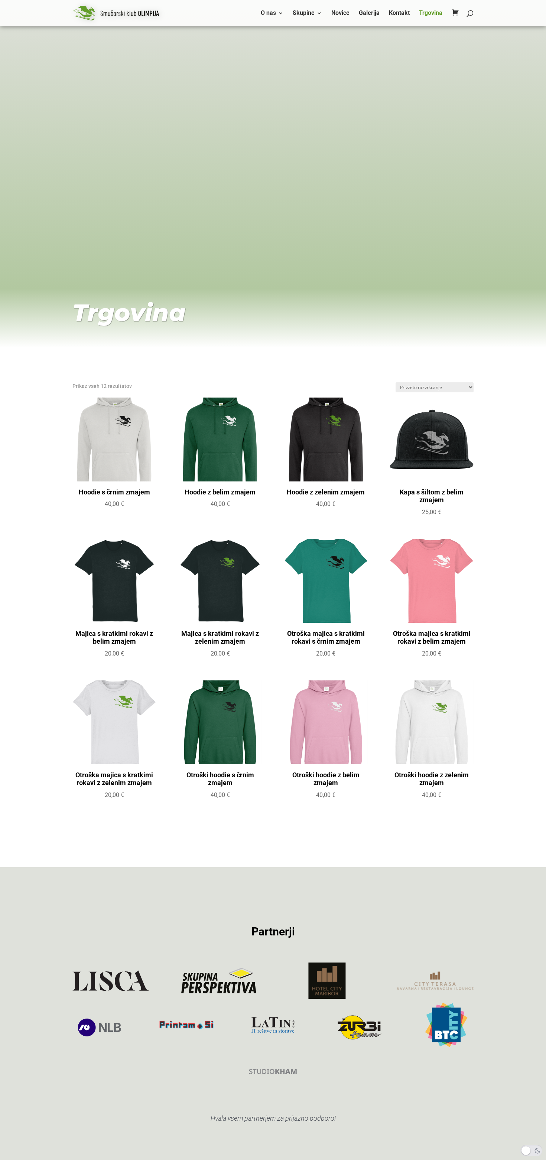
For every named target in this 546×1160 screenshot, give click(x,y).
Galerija (369, 13)
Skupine (304, 13)
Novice (340, 13)
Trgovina (430, 13)
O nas (268, 13)
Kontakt (399, 13)
